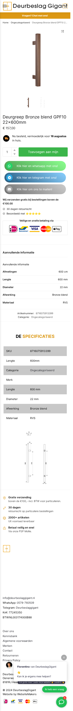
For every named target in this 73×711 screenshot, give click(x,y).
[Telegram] (9, 177)
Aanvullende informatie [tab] (18, 252)
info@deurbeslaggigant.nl (19, 598)
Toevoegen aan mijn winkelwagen (43, 153)
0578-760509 (25, 602)
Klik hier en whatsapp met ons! (37, 166)
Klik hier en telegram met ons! (37, 177)
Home (6, 22)
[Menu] (8, 6)
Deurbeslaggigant (27, 607)
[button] (62, 31)
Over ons (8, 631)
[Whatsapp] (9, 166)
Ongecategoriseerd (20, 22)
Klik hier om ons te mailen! (34, 189)
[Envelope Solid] (9, 189)
